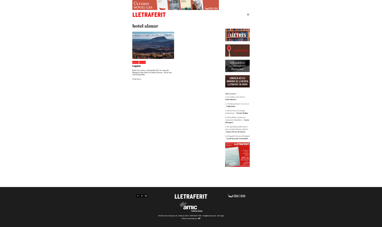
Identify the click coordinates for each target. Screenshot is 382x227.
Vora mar (142, 62)
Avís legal (220, 216)
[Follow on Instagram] (145, 195)
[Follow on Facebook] (137, 195)
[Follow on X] (141, 195)
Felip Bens (136, 79)
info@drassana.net (209, 216)
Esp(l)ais (135, 62)
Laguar (136, 66)
